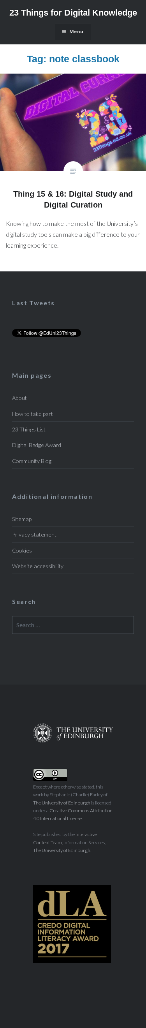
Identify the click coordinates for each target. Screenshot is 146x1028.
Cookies (22, 550)
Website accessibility (37, 566)
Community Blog (31, 461)
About (19, 397)
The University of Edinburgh (61, 803)
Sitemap (22, 519)
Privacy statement (34, 534)
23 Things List (29, 429)
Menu (76, 31)
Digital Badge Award (36, 445)
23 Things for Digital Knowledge (73, 13)
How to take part (32, 413)
